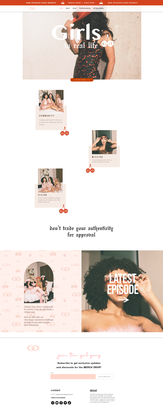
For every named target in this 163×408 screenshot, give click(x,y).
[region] (51, 113)
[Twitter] (65, 402)
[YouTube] (57, 402)
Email (52, 372)
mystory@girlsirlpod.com (64, 394)
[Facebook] (61, 402)
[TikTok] (69, 402)
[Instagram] (52, 402)
